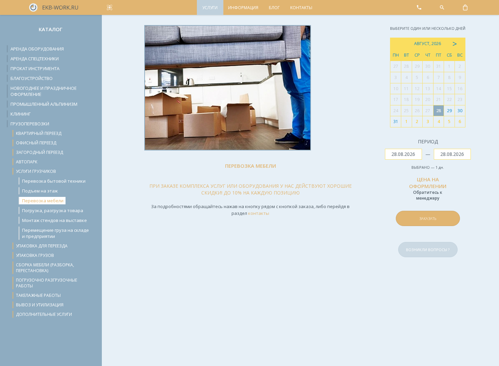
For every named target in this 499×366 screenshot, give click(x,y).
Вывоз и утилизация (39, 305)
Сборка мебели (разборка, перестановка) (45, 267)
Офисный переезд (36, 143)
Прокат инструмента (35, 68)
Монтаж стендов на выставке (54, 220)
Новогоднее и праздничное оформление (44, 91)
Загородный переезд (39, 152)
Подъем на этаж (40, 191)
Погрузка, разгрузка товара (52, 210)
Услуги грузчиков (36, 171)
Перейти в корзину (442, 202)
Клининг (21, 114)
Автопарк (26, 162)
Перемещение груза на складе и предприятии (55, 233)
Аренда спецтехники (35, 59)
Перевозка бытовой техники (54, 181)
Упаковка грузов (35, 255)
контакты (258, 213)
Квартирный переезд (38, 133)
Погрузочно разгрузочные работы (46, 283)
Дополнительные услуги (44, 314)
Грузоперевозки (30, 124)
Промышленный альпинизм (44, 104)
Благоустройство (32, 78)
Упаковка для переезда (42, 246)
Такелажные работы (38, 295)
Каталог (50, 29)
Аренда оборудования (37, 49)
